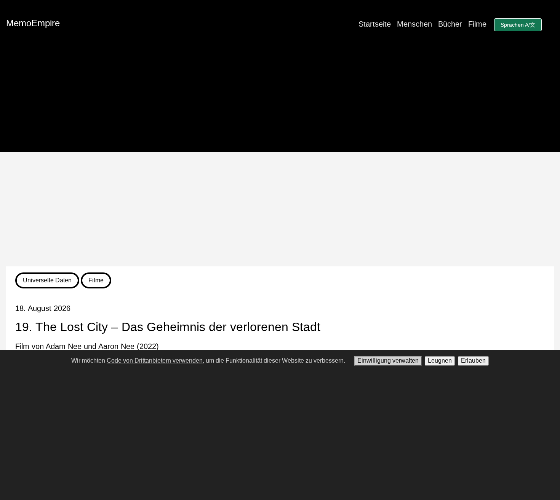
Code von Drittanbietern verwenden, (155, 360)
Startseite (374, 24)
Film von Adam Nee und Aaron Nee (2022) (87, 346)
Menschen (414, 24)
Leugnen (440, 360)
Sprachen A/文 (518, 25)
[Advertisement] (280, 209)
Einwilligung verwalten (388, 360)
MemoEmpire (33, 23)
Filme (477, 24)
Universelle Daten (47, 280)
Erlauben (473, 360)
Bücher (450, 24)
